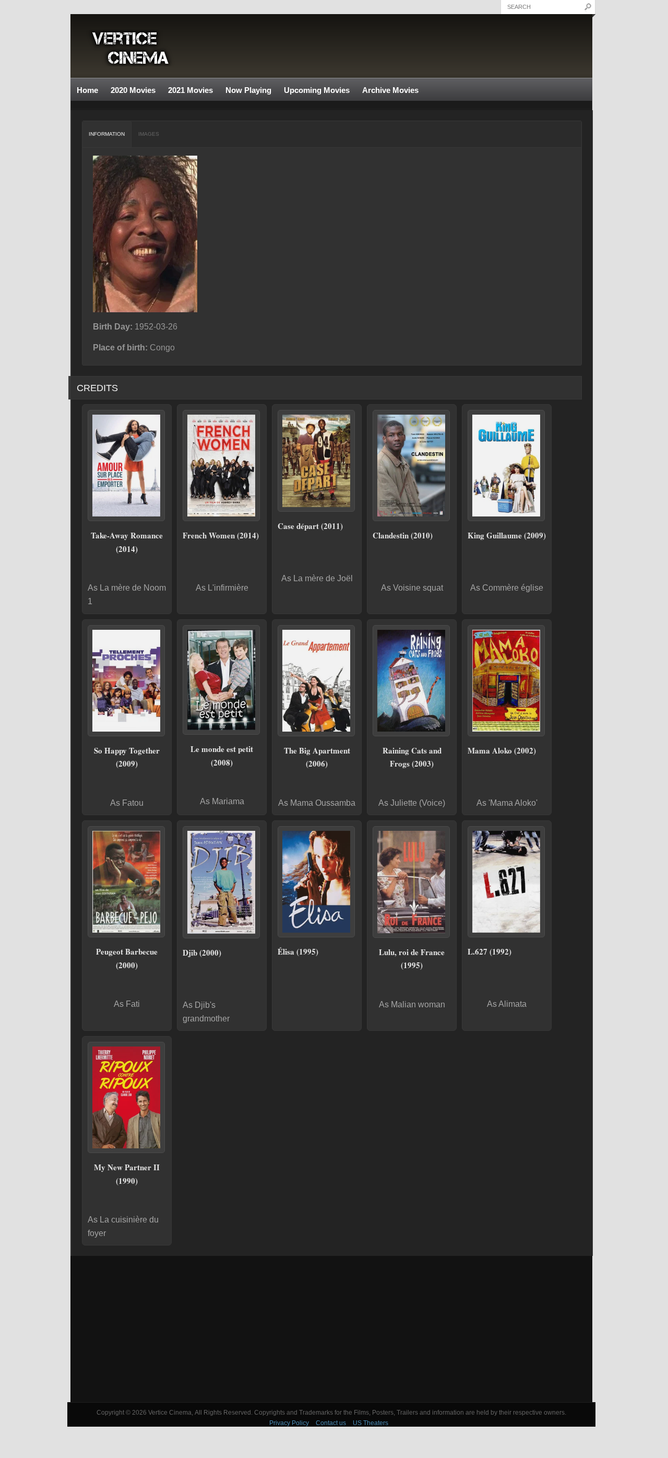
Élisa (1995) (298, 951)
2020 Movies (133, 90)
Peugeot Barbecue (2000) (127, 958)
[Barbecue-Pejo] (127, 881)
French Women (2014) (221, 535)
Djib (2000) (202, 952)
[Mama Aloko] (507, 680)
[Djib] (222, 882)
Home (87, 90)
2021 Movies (190, 90)
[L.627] (507, 881)
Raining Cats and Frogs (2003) (412, 757)
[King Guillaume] (507, 465)
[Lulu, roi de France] (412, 882)
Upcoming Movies (317, 90)
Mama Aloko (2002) (502, 750)
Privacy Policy (289, 1423)
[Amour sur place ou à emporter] (127, 465)
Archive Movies (387, 91)
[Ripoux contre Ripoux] (127, 1097)
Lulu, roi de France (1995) (412, 958)
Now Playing (248, 90)
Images (148, 134)
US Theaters (370, 1423)
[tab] (107, 134)
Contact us (331, 1423)
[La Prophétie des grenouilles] (412, 680)
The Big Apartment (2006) (317, 757)
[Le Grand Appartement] (317, 680)
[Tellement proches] (127, 680)
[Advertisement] (331, 1329)
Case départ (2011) (310, 526)
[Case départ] (317, 461)
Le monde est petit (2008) (221, 755)
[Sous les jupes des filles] (222, 465)
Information (107, 134)
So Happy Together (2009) (127, 757)
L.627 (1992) (489, 951)
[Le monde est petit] (222, 680)
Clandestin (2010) (403, 535)
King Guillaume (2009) (507, 535)
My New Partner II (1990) (127, 1173)
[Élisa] (317, 881)
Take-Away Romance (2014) (127, 542)
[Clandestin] (412, 465)
